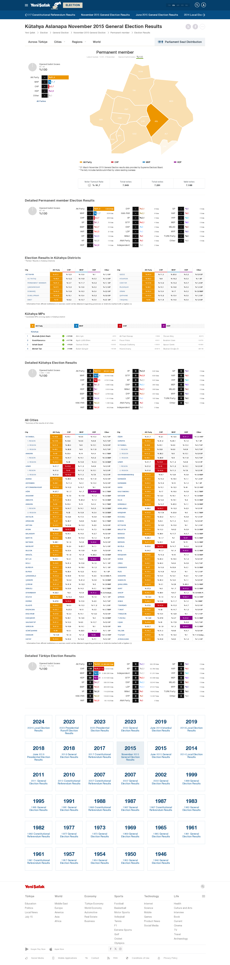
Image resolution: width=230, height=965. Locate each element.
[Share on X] (189, 26)
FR (182, 5)
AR (178, 5)
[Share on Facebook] (196, 26)
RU (186, 5)
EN (173, 5)
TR (169, 5)
